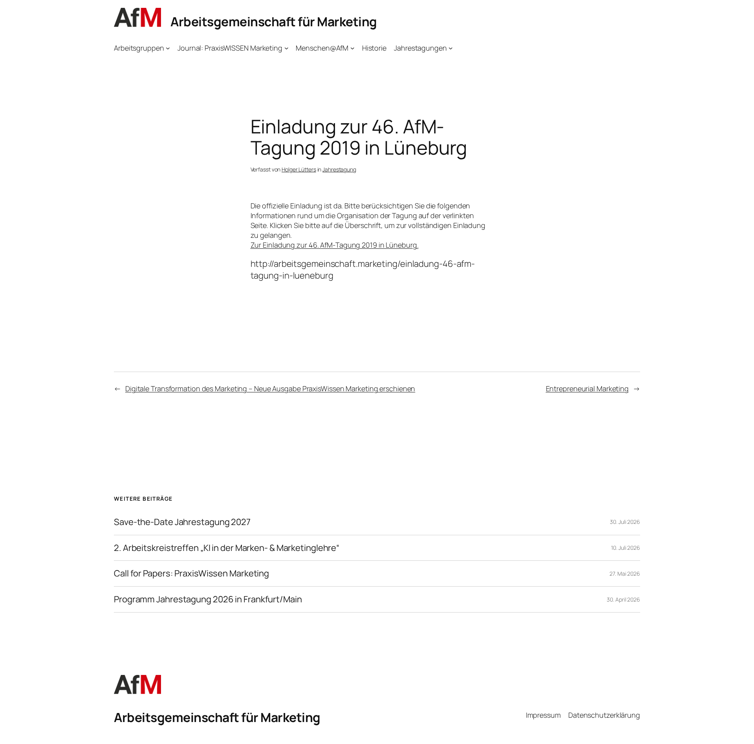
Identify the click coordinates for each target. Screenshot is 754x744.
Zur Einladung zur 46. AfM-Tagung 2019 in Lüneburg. (335, 245)
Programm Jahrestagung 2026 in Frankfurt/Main (208, 599)
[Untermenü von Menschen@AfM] (352, 48)
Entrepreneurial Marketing (587, 388)
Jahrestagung (339, 169)
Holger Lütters (299, 169)
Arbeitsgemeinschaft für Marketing (273, 21)
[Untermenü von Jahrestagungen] (450, 48)
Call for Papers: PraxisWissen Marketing (191, 573)
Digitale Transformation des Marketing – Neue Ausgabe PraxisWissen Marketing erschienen (270, 388)
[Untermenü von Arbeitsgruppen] (168, 48)
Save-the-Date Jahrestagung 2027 (182, 522)
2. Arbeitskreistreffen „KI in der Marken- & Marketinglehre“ (226, 548)
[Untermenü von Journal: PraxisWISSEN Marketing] (286, 48)
